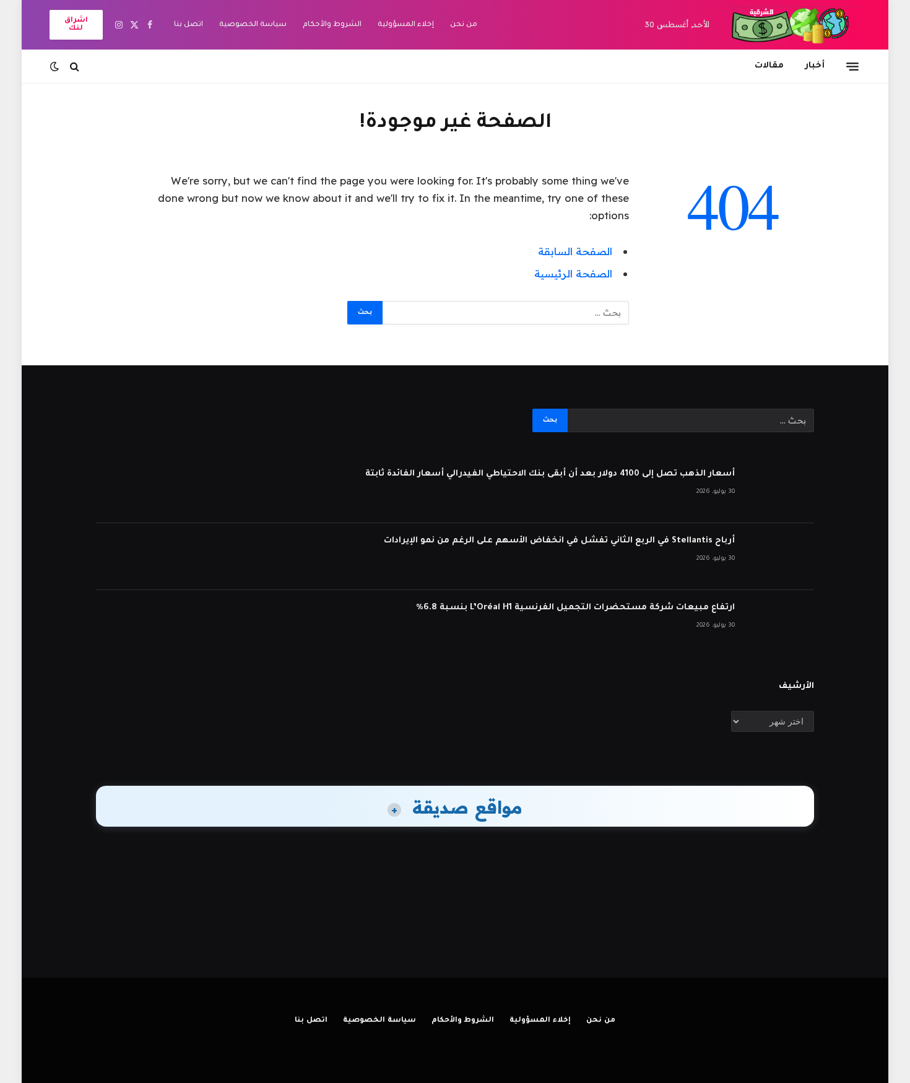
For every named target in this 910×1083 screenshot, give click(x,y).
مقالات (769, 66)
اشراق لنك (76, 25)
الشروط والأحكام (332, 25)
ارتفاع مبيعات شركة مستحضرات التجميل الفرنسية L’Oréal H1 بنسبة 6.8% (575, 607)
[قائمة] (852, 66)
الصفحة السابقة (575, 251)
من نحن (463, 25)
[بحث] (74, 66)
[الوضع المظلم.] (56, 66)
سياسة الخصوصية (253, 25)
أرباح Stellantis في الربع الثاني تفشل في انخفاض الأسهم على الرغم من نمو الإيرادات (559, 541)
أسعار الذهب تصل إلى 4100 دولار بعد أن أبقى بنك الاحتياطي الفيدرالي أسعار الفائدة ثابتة (550, 474)
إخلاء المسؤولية (406, 25)
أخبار (815, 66)
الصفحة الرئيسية (573, 273)
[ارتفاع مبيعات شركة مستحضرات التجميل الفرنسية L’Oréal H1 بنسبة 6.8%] (780, 623)
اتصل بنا (188, 25)
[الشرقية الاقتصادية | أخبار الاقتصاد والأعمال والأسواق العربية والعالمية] (795, 25)
